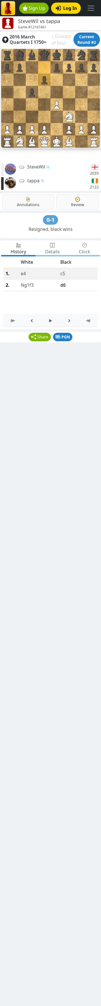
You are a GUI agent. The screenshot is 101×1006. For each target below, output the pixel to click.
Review (77, 204)
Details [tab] (52, 252)
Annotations (28, 204)
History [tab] (18, 252)
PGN (65, 337)
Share (42, 337)
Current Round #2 (86, 39)
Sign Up (37, 8)
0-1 (50, 220)
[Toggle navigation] (91, 8)
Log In (70, 8)
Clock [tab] (84, 252)
